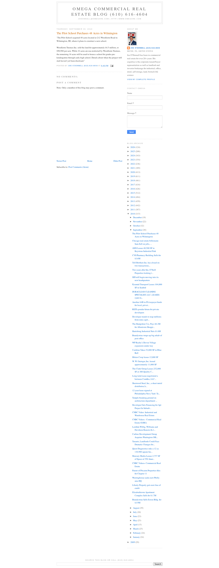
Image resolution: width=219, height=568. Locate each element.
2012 (133, 205)
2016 (133, 188)
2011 (133, 209)
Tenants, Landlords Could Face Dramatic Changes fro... (145, 443)
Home (89, 160)
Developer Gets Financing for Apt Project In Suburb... (146, 406)
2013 (133, 201)
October (136, 225)
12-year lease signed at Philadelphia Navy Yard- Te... (146, 392)
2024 (133, 155)
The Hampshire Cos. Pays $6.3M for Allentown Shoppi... (146, 325)
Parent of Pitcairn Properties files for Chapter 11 (146, 472)
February (137, 532)
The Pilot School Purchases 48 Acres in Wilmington (145, 235)
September (138, 229)
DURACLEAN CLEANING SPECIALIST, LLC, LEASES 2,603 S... (145, 294)
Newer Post (61, 160)
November (138, 221)
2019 (133, 176)
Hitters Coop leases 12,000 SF (145, 357)
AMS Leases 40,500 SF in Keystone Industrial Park (144, 250)
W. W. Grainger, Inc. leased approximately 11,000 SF (144, 363)
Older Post (117, 160)
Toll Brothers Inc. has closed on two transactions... (146, 264)
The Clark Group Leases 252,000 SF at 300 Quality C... (146, 370)
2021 (133, 167)
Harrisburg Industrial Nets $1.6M (146, 331)
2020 (133, 172)
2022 (133, 163)
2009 (133, 542)
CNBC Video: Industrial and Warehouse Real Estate (144, 414)
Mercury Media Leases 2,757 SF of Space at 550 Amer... (146, 457)
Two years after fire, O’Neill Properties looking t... (144, 271)
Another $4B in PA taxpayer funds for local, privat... (147, 304)
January (136, 537)
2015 (133, 192)
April (135, 524)
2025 (133, 151)
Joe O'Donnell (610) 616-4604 (145, 48)
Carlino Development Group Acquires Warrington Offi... (145, 436)
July (135, 512)
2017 (133, 184)
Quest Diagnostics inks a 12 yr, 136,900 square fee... (145, 450)
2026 (133, 147)
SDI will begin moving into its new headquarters (145, 279)
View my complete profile (141, 79)
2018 (133, 180)
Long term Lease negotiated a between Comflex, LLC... (145, 377)
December (137, 217)
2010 (133, 213)
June (135, 516)
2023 (133, 159)
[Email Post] (112, 66)
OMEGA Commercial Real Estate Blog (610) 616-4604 (109, 11)
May (135, 520)
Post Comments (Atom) (78, 167)
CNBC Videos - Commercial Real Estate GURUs (146, 421)
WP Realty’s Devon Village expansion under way (144, 344)
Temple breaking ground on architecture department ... (144, 399)
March (136, 528)
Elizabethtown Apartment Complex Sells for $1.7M (144, 494)
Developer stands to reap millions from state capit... (146, 318)
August (136, 507)
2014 (133, 197)
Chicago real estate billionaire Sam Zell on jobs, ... (145, 242)
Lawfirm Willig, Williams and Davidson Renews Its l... (145, 428)
